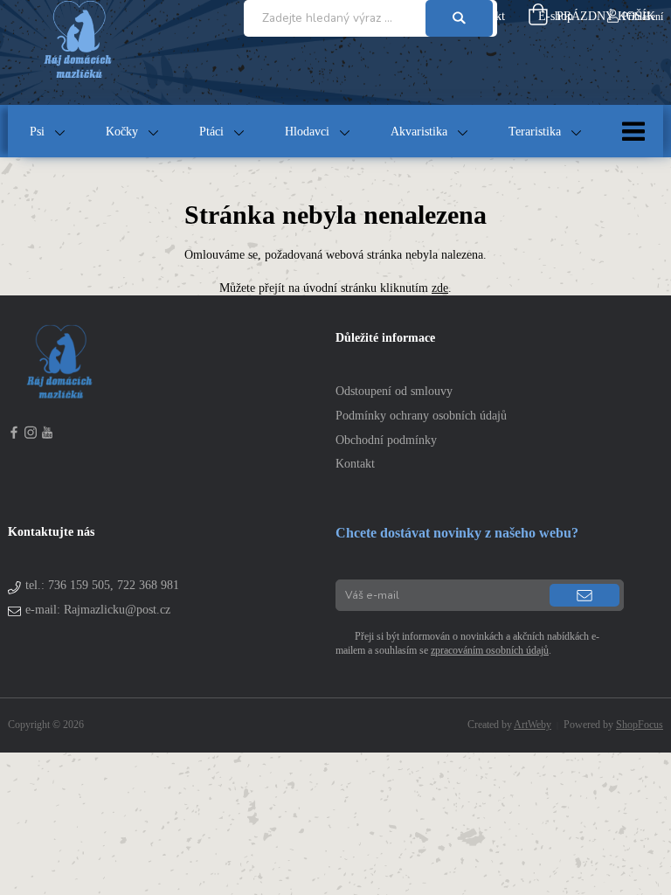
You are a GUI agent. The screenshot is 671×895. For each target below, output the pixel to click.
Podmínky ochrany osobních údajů (421, 415)
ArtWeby (532, 724)
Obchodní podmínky (386, 440)
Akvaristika (419, 131)
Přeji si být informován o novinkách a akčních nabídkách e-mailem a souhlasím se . (467, 643)
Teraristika (534, 131)
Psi (37, 131)
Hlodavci (307, 131)
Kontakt (355, 463)
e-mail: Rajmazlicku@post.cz (97, 609)
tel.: (102, 585)
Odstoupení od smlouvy (394, 391)
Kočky (122, 131)
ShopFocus (639, 724)
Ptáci (211, 131)
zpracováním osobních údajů (490, 650)
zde (440, 288)
